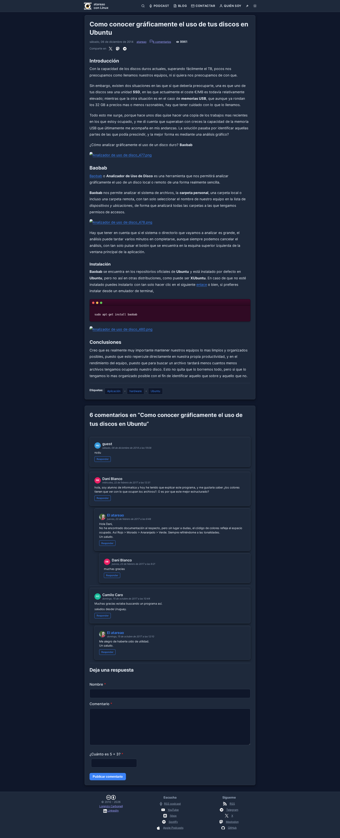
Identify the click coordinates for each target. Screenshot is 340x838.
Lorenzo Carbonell (111, 806)
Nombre (98, 684)
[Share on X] (110, 48)
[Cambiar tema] (255, 6)
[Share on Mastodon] (117, 48)
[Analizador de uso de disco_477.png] (170, 155)
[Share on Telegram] (125, 48)
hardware (135, 391)
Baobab (96, 176)
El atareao (115, 515)
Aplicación (113, 391)
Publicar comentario (108, 776)
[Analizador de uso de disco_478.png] (170, 222)
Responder (103, 459)
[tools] (247, 6)
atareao (141, 41)
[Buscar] (143, 6)
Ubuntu (155, 391)
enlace (201, 284)
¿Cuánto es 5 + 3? (106, 754)
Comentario (101, 704)
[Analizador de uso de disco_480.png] (170, 329)
